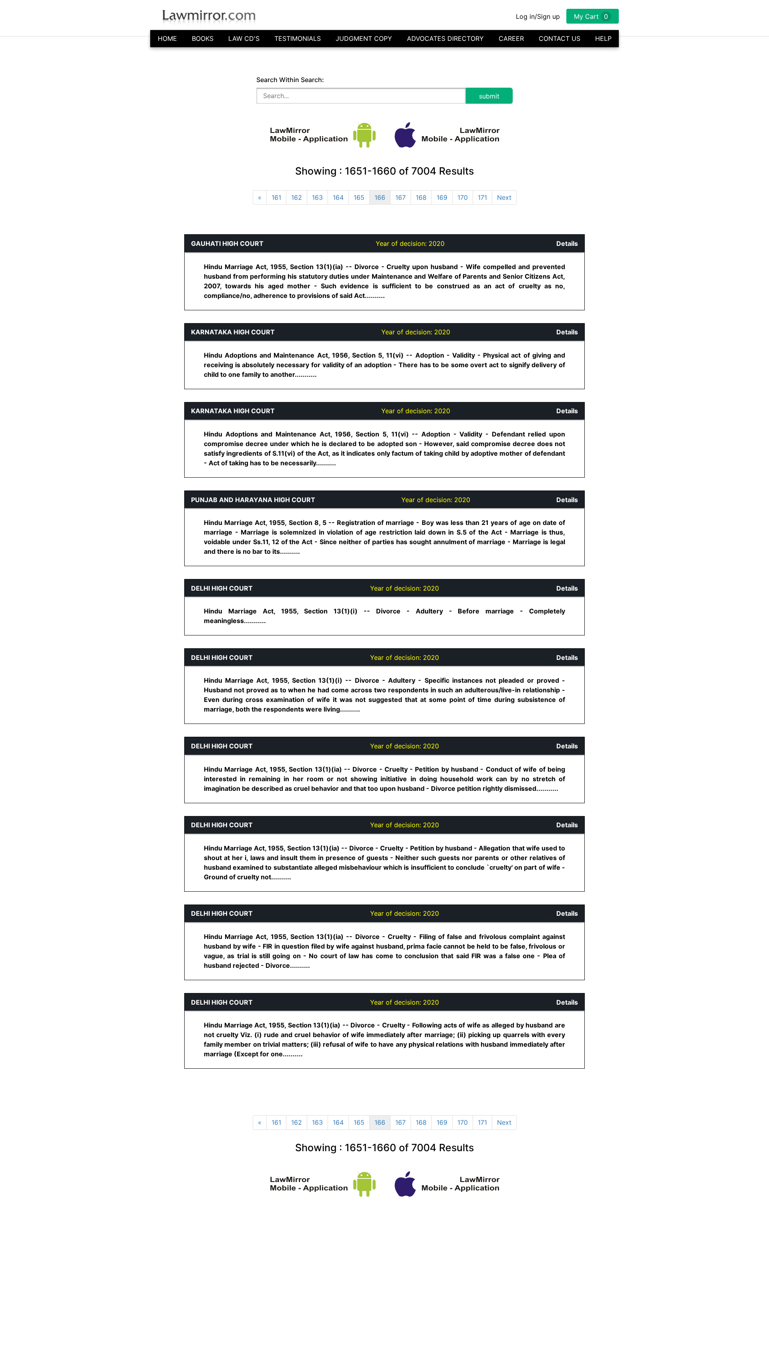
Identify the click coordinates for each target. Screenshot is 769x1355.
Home (167, 38)
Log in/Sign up (538, 16)
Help (603, 38)
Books (202, 38)
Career (511, 38)
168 (421, 197)
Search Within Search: (290, 80)
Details (567, 243)
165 (359, 197)
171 (482, 197)
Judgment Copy (364, 38)
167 (400, 197)
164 (338, 197)
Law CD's (244, 38)
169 (442, 197)
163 (317, 197)
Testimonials (297, 38)
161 (276, 197)
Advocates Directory (445, 38)
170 (462, 197)
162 (296, 197)
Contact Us (559, 38)
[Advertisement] (42, 354)
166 (379, 197)
